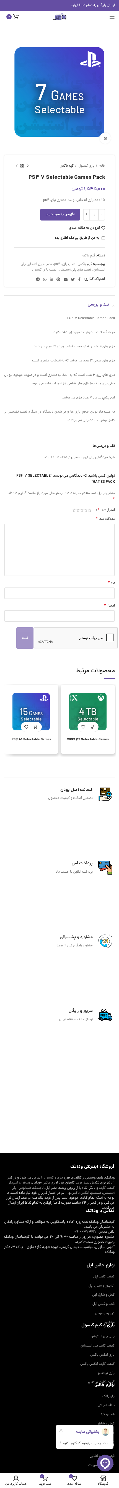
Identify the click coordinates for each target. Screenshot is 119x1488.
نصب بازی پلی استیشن (75, 269)
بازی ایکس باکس (102, 1355)
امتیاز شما (106, 510)
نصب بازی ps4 (64, 264)
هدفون (25, 1182)
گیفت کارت (107, 1188)
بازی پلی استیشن (102, 1336)
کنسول (49, 1177)
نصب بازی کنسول (44, 269)
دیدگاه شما (105, 519)
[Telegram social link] (38, 279)
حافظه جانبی (106, 1405)
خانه (102, 166)
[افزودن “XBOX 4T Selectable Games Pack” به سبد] (93, 727)
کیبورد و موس (105, 1313)
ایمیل (109, 606)
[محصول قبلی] (27, 166)
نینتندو (96, 1193)
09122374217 (85, 1232)
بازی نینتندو (106, 1373)
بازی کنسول (86, 166)
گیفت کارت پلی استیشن (98, 1345)
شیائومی (25, 1188)
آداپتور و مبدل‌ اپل (102, 1286)
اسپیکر (13, 1182)
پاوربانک (108, 1396)
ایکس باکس (80, 1193)
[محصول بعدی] (16, 166)
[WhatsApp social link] (45, 279)
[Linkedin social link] (51, 279)
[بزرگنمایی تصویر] (105, 138)
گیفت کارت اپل (104, 1276)
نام (111, 583)
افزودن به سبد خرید (60, 214)
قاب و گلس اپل (103, 1304)
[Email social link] (65, 279)
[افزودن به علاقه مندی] (83, 727)
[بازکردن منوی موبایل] (112, 16)
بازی (60, 1177)
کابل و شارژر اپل (103, 1295)
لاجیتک (38, 1188)
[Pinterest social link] (58, 279)
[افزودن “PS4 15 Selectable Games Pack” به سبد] (36, 727)
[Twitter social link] (72, 279)
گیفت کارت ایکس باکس (97, 1364)
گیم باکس (67, 166)
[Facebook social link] (79, 279)
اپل (47, 1188)
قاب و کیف (107, 1414)
